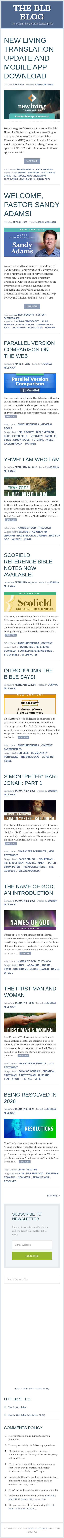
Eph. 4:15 (26, 1508)
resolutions (40, 1177)
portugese (11, 756)
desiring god (34, 1173)
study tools (21, 439)
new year (24, 1177)
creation (48, 1071)
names (45, 968)
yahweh (16, 539)
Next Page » (53, 1195)
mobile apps (25, 175)
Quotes (32, 1169)
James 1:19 (26, 1499)
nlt (22, 178)
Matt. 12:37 (14, 1499)
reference (42, 646)
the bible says (30, 756)
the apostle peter (34, 866)
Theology (44, 527)
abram (46, 965)
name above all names (32, 535)
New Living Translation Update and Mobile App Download (29, 58)
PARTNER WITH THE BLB (25, 1389)
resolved (10, 1181)
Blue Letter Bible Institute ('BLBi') (26, 1415)
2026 (21, 1173)
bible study (26, 432)
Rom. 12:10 (14, 1508)
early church (27, 859)
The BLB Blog (32, 12)
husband (43, 1075)
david (7, 968)
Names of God (27, 527)
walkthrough (13, 443)
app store (33, 172)
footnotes (26, 646)
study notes (29, 654)
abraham (33, 965)
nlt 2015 (30, 178)
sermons (50, 327)
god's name (20, 968)
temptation (11, 1078)
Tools (8, 428)
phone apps (43, 178)
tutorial (38, 439)
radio (7, 327)
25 (33, 1508)
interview (36, 436)
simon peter (12, 866)
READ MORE (32, 161)
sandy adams (35, 327)
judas (34, 968)
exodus (23, 531)
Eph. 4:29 (50, 1495)
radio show (19, 327)
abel (22, 965)
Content (41, 314)
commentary (39, 752)
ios (14, 175)
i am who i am (39, 531)
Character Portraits (32, 851)
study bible (11, 654)
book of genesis (29, 1071)
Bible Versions (44, 169)
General (47, 424)
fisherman (46, 859)
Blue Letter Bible (17, 1407)
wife (38, 1078)
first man (10, 1075)
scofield (10, 650)
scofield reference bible (35, 650)
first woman (27, 1075)
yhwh (27, 539)
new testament (36, 862)
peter (52, 862)
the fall (26, 1078)
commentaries (45, 324)
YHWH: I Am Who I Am (32, 459)
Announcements (24, 169)
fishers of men (13, 862)
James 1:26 (39, 1499)
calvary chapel (25, 324)
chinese (24, 752)
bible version (45, 432)
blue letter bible (15, 436)
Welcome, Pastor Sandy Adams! (31, 204)
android (21, 172)
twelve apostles (28, 870)
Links (21, 1169)
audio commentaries (27, 321)
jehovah (9, 535)
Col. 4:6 (50, 1505)
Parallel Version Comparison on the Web (29, 349)
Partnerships (11, 318)
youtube (30, 443)
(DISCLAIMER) (43, 1389)
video (49, 439)
